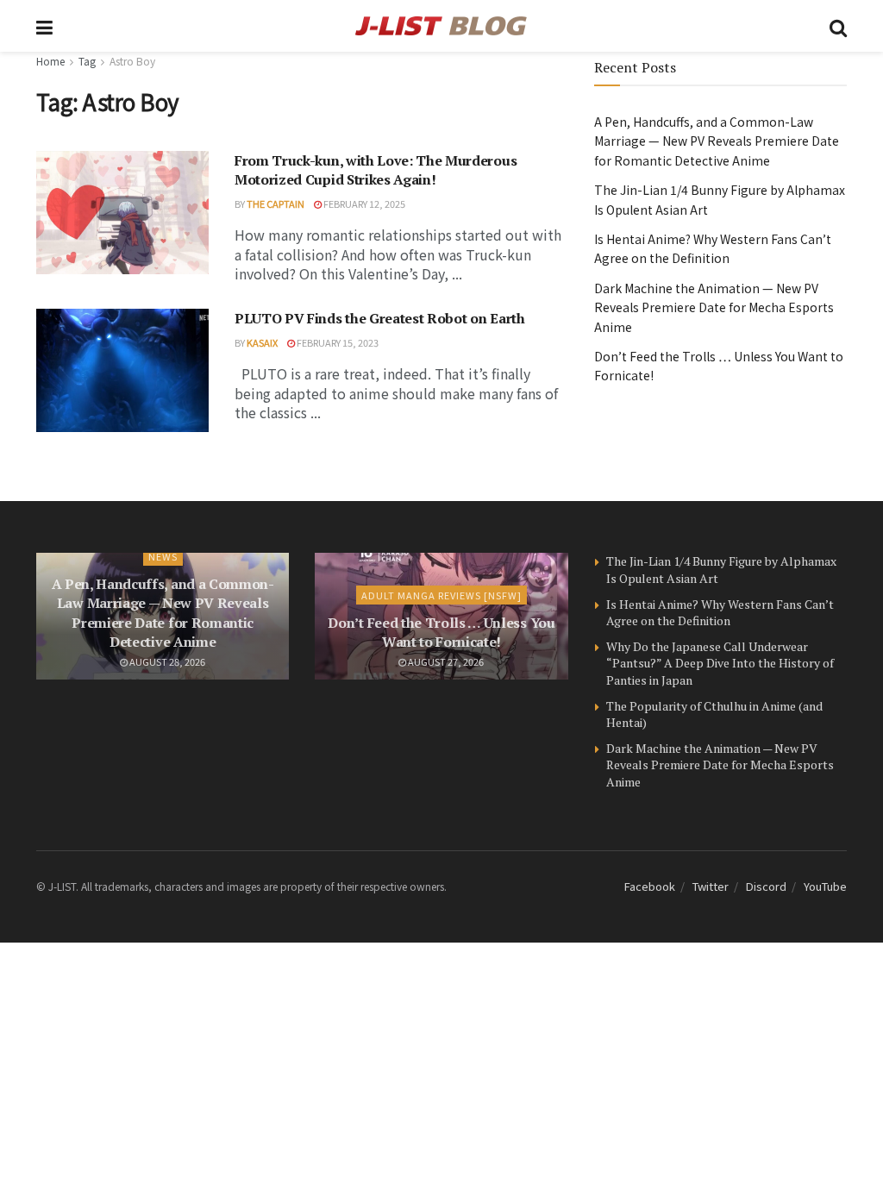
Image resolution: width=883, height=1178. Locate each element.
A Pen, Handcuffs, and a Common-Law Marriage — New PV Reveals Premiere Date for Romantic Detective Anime (716, 141)
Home (50, 60)
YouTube (825, 886)
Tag (87, 60)
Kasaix (262, 342)
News (163, 556)
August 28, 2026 (166, 661)
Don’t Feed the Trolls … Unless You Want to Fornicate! (441, 632)
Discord (766, 886)
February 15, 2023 (337, 342)
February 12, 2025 (363, 203)
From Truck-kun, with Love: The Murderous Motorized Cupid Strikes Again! (376, 170)
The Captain (275, 203)
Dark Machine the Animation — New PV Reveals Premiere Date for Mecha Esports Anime (714, 307)
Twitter (710, 886)
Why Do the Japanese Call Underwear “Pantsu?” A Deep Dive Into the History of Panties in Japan (720, 663)
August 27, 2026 (445, 661)
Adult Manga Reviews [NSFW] (441, 595)
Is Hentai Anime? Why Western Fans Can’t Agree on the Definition (720, 613)
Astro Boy (132, 60)
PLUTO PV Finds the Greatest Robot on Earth (380, 318)
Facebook (649, 886)
